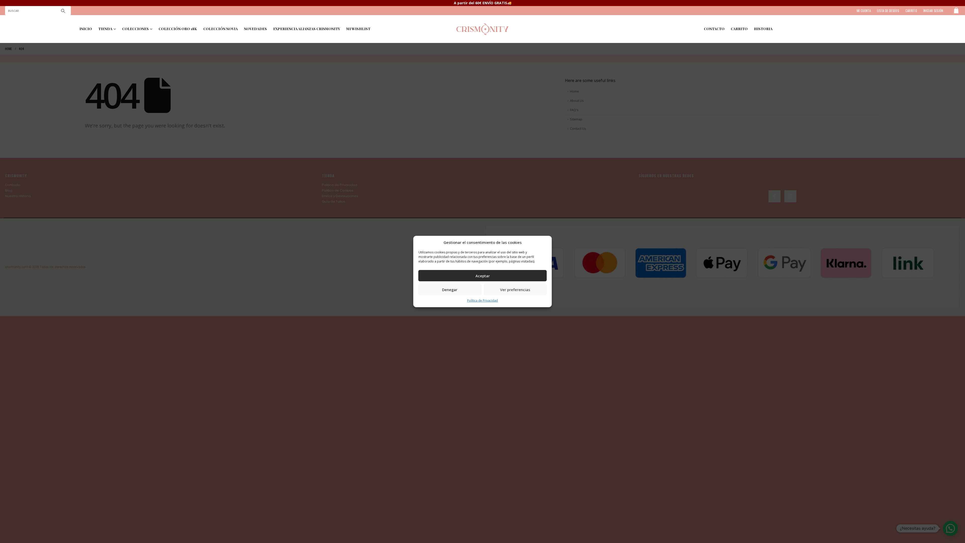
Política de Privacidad (482, 300)
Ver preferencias (515, 289)
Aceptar (482, 275)
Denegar (449, 289)
